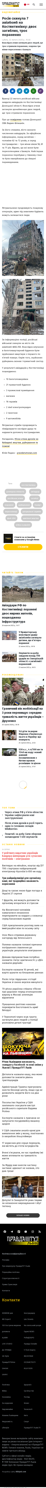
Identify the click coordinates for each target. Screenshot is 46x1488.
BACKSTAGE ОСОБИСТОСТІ (30, 1359)
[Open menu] (41, 4)
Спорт (26, 1421)
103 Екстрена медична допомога (11, 1328)
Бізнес (26, 1403)
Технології (28, 1409)
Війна (4, 1391)
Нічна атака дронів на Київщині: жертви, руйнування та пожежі (20, 442)
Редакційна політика (10, 1272)
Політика (6, 1385)
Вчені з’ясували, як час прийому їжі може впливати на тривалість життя (22, 1155)
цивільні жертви (31, 518)
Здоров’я (27, 1385)
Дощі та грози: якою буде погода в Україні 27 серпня (22, 892)
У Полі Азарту (29, 1350)
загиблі (34, 498)
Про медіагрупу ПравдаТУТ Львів (16, 1266)
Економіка (6, 1397)
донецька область (15, 492)
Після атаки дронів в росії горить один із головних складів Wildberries (24, 826)
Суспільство (29, 1391)
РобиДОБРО (29, 1338)
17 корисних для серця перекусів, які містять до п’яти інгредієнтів (21, 1144)
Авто (26, 1415)
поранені (9, 505)
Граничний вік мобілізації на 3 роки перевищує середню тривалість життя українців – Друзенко (23, 715)
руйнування (24, 505)
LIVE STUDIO (7, 1344)
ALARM (5, 1338)
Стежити (23, 547)
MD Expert (6, 1319)
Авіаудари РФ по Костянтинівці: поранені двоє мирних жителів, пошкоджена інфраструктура (19, 613)
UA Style (5, 1356)
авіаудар (35, 492)
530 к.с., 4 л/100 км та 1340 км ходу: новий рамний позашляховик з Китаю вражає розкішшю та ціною (31, 756)
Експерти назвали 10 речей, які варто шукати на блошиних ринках (22, 971)
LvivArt (4, 1374)
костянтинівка (29, 485)
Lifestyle (5, 1428)
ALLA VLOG (28, 1368)
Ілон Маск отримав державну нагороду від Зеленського (19, 936)
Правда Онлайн (30, 1344)
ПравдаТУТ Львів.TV (32, 1428)
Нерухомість (7, 1421)
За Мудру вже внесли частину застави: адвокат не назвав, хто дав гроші (20, 1168)
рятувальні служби (32, 512)
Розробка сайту (14, 1472)
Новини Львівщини (10, 1415)
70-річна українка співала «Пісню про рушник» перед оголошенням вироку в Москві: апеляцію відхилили (22, 993)
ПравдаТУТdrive (8, 1362)
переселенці (11, 512)
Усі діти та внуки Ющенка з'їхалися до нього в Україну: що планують (30, 735)
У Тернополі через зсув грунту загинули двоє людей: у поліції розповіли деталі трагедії (20, 1019)
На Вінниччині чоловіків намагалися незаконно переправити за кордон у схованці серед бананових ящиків (22, 914)
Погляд (27, 1397)
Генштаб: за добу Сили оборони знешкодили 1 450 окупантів (23, 835)
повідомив (15, 119)
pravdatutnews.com (27, 453)
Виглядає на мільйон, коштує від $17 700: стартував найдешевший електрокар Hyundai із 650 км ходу (23, 868)
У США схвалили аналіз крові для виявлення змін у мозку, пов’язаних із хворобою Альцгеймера (23, 1133)
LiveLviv (5, 1368)
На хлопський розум (32, 1325)
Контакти (11, 1299)
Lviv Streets (28, 1319)
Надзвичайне (11, 12)
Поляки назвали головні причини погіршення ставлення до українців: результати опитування (22, 947)
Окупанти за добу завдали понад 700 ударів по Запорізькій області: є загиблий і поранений (31, 658)
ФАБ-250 (11, 518)
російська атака (15, 498)
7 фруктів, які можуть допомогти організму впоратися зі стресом (20, 902)
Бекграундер (29, 1313)
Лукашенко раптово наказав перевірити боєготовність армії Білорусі (20, 1007)
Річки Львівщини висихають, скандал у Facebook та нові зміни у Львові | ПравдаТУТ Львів (22, 1064)
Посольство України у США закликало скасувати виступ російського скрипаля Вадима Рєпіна (19, 1107)
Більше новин (23, 1215)
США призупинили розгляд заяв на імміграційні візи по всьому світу (22, 927)
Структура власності (10, 1278)
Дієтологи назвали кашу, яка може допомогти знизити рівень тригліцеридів (22, 1077)
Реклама (5, 1260)
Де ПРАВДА (6, 1350)
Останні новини (13, 844)
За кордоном (7, 1403)
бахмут (38, 505)
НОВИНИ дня (7, 1313)
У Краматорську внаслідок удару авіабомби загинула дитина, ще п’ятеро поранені (30, 638)
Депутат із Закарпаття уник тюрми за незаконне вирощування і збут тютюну (22, 1203)
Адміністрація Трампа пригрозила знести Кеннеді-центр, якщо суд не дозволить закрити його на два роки (22, 1091)
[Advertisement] (23, 184)
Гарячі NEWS (29, 1331)
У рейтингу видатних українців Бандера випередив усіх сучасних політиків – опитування (22, 856)
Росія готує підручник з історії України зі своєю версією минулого (22, 981)
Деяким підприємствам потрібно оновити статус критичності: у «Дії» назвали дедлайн (22, 960)
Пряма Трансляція (9, 1284)
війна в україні (23, 525)
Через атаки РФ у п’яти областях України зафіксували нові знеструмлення (24, 815)
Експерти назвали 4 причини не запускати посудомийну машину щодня (21, 1120)
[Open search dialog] (34, 4)
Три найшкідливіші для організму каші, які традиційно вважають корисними (21, 881)
